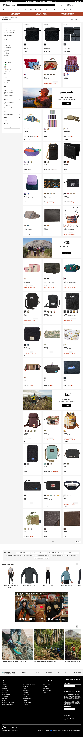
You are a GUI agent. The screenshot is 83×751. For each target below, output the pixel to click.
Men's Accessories (5, 17)
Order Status (4, 686)
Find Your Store (78, 1)
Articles (24, 688)
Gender (5, 77)
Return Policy (4, 688)
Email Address (67, 683)
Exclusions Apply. (67, 697)
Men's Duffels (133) (8, 33)
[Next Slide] (69, 1)
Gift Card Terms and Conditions (8, 702)
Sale (5, 86)
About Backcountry (26, 682)
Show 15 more (6, 55)
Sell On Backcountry (27, 698)
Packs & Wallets (14, 17)
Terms (65, 704)
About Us (25, 680)
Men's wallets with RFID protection (42, 558)
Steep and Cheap (46, 684)
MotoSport (45, 686)
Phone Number (67, 706)
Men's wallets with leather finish (56, 552)
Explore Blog (25, 686)
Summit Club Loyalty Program (29, 684)
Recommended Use (8, 114)
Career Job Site (26, 690)
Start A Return (5, 690)
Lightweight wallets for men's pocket (39, 552)
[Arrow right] (80, 564)
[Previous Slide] (14, 1)
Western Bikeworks (47, 690)
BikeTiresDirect (46, 688)
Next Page (78, 541)
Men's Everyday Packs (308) (9, 30)
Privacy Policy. (69, 704)
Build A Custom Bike (6, 694)
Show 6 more (6, 73)
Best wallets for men (29, 555)
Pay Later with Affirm (6, 696)
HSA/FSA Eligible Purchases (7, 704)
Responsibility (7, 127)
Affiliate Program (26, 694)
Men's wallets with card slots (58, 555)
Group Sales (4, 698)
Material (6, 123)
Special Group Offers (27, 702)
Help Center (4, 682)
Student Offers (25, 696)
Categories (6, 28)
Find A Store (4, 684)
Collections (25, 700)
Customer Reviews (8, 130)
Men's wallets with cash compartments (15, 555)
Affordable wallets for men (72, 555)
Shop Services (25, 692)
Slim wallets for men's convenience (72, 552)
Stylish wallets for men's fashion (23, 552)
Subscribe (78, 685)
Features (6, 99)
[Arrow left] (77, 564)
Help (3, 680)
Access (5, 120)
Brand (5, 39)
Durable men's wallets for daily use (43, 555)
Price (5, 111)
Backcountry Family (47, 680)
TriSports (45, 692)
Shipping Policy (5, 692)
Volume (5, 117)
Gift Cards (4, 700)
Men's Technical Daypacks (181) (10, 32)
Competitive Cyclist (47, 682)
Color (5, 59)
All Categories (25, 704)
